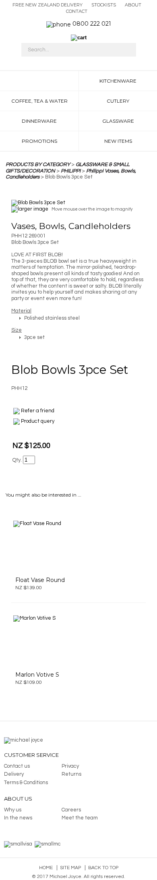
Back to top (103, 867)
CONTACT (76, 11)
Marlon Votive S (37, 674)
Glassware (118, 121)
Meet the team (80, 818)
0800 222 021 (91, 23)
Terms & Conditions (26, 782)
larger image (33, 209)
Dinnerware (39, 121)
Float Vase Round (40, 580)
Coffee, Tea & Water (39, 101)
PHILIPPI (71, 171)
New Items (118, 141)
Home (46, 867)
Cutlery (118, 101)
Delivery (14, 774)
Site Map (70, 867)
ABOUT (133, 5)
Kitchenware (117, 81)
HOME (39, 81)
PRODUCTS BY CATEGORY (38, 164)
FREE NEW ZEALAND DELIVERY (47, 5)
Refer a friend (37, 411)
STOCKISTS (103, 5)
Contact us (17, 766)
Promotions (39, 141)
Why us (12, 810)
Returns (71, 774)
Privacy (70, 766)
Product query (37, 421)
